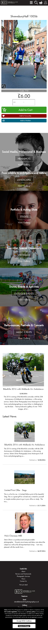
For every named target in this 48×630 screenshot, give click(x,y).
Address (24, 605)
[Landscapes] (24, 181)
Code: (22, 91)
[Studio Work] (24, 210)
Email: (24, 599)
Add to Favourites (25, 116)
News (23, 579)
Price (19, 93)
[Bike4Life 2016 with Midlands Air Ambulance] (25, 441)
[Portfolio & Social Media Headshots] (24, 152)
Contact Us (23, 581)
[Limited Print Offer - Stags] (23, 381)
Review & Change (24, 626)
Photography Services (23, 576)
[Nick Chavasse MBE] (25, 532)
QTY (14, 102)
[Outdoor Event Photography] (24, 287)
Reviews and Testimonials (23, 574)
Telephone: (24, 596)
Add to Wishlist (25, 120)
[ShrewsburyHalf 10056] (3, 86)
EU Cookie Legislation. (11, 612)
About (23, 571)
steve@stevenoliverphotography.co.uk (26, 602)
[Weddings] (24, 248)
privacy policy (31, 612)
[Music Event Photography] (24, 325)
